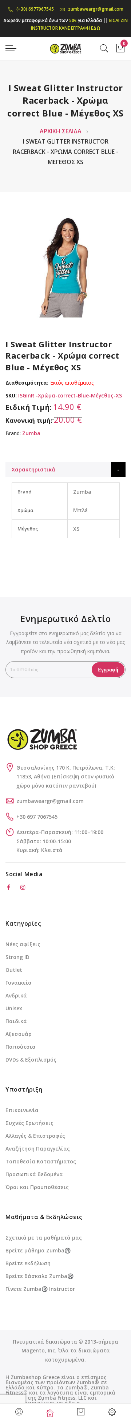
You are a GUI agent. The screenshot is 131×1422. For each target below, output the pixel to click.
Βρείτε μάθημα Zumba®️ (38, 1250)
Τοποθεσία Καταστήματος (40, 1161)
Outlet (13, 969)
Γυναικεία (18, 982)
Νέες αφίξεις (22, 944)
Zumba (31, 433)
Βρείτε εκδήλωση (28, 1263)
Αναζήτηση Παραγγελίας (37, 1148)
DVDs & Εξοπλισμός (30, 1059)
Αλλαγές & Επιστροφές (35, 1135)
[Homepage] (50, 1413)
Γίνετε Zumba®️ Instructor (40, 1288)
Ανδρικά (16, 995)
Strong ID (17, 956)
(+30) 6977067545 (35, 9)
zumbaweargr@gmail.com (95, 9)
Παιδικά (16, 1021)
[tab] (65, 469)
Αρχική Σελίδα (61, 131)
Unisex (13, 1008)
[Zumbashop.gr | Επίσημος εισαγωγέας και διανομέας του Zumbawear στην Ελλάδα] (65, 48)
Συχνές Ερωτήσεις (29, 1122)
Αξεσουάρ (18, 1033)
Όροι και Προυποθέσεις (37, 1187)
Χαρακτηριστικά (33, 469)
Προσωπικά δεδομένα (34, 1174)
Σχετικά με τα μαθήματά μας (43, 1237)
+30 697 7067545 (36, 816)
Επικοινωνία (22, 1110)
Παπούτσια (20, 1046)
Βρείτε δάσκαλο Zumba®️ (39, 1276)
